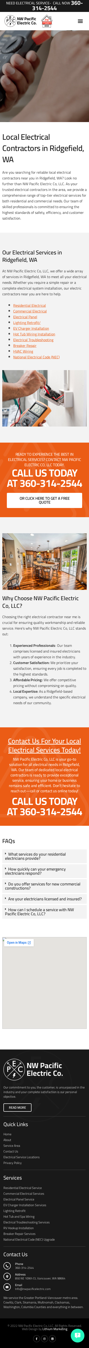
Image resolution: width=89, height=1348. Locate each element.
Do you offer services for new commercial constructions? (42, 886)
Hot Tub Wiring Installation (34, 334)
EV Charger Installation (31, 328)
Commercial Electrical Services (23, 1193)
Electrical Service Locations (21, 1157)
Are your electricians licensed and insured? (45, 899)
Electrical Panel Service (18, 1199)
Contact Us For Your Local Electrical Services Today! (44, 745)
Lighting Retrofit (14, 1210)
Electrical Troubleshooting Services (26, 1222)
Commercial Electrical (30, 311)
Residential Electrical (29, 305)
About (7, 1140)
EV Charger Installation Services (24, 1205)
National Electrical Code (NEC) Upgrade (29, 1239)
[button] (80, 21)
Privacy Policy (12, 1163)
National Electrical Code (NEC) (36, 357)
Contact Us (10, 1151)
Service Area (11, 1145)
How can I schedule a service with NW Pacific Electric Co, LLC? (39, 912)
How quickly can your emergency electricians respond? (35, 871)
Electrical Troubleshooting (33, 339)
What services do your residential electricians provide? (35, 856)
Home (7, 1134)
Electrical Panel (25, 316)
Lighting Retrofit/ (27, 322)
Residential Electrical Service (22, 1188)
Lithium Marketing (54, 1329)
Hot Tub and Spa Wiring (18, 1216)
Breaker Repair (25, 345)
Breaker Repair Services (19, 1233)
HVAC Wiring (23, 351)
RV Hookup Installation (18, 1228)
